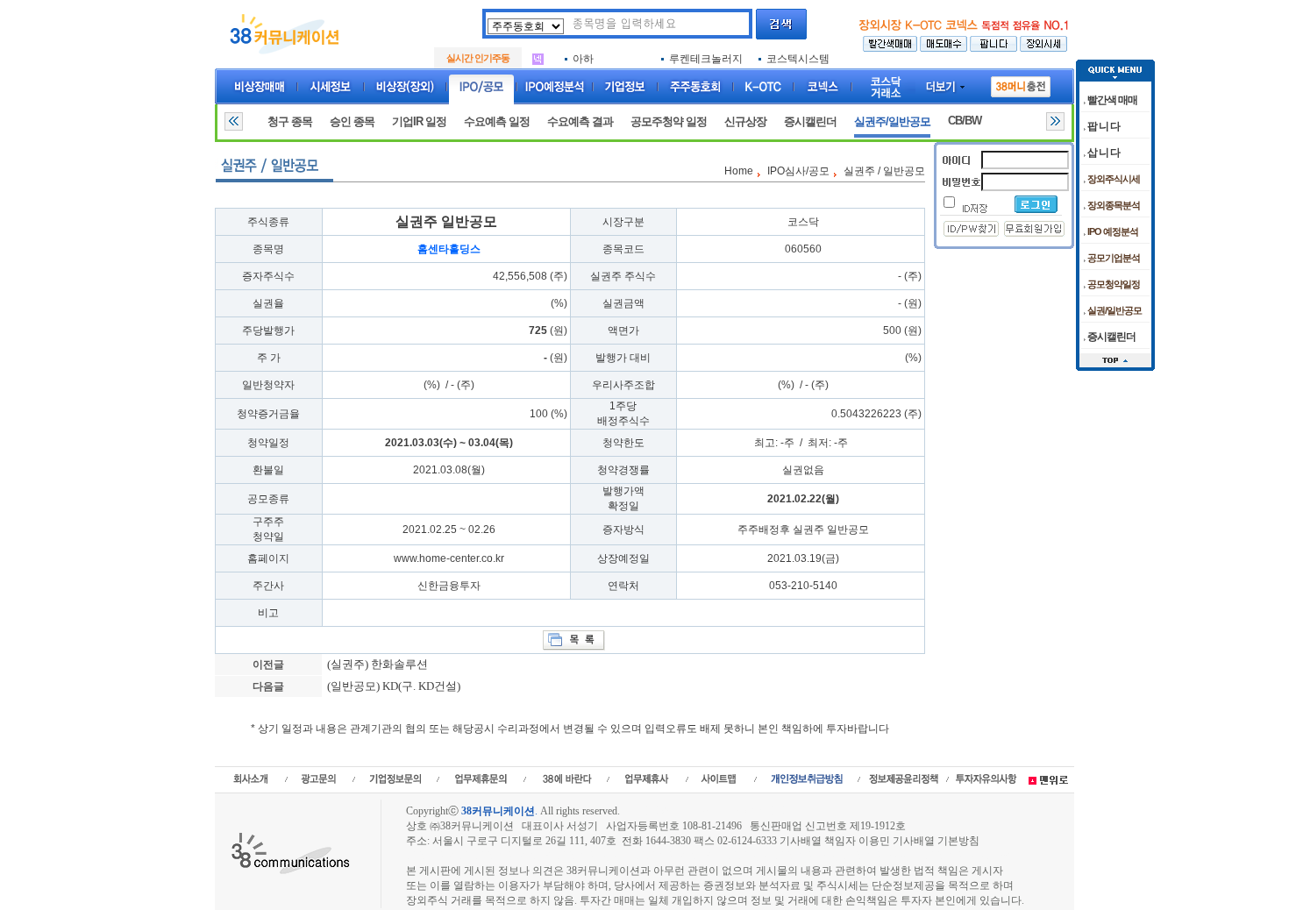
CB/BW (964, 120)
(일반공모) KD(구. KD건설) (392, 686)
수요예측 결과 (580, 121)
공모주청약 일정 (668, 121)
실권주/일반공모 (892, 121)
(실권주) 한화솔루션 (376, 664)
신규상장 (745, 121)
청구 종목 (289, 121)
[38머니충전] (1020, 83)
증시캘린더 (810, 121)
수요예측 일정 (497, 121)
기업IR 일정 (419, 121)
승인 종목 (352, 121)
